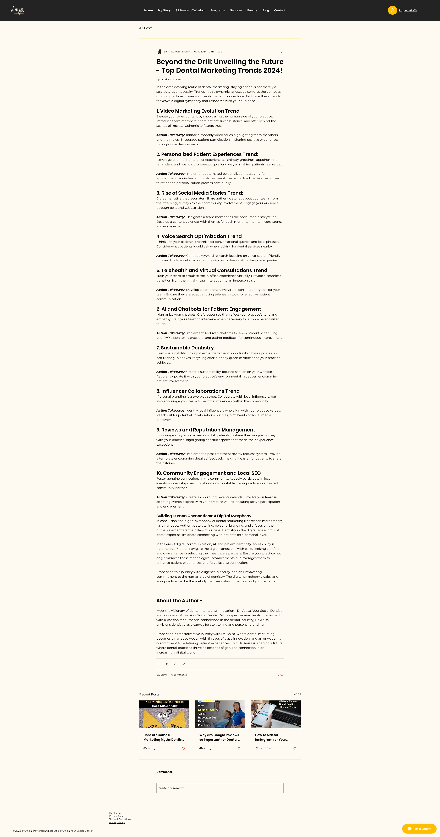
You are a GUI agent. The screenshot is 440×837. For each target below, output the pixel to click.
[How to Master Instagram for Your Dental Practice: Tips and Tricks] (276, 714)
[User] (392, 10)
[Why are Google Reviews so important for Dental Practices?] (220, 714)
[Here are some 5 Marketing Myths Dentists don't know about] (164, 714)
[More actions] (281, 52)
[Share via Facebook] (158, 664)
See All (297, 693)
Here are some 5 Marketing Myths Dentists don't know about (164, 737)
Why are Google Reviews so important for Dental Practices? (219, 737)
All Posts (145, 28)
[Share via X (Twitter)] (166, 664)
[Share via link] (183, 664)
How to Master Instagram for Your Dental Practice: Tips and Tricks (275, 737)
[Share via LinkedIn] (175, 664)
